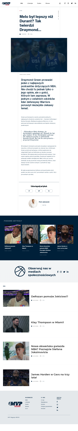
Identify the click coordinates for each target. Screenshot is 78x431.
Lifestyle (30, 3)
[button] (60, 3)
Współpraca (44, 402)
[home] (6, 3)
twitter (44, 205)
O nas (42, 400)
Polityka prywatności (46, 406)
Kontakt (43, 408)
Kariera (43, 404)
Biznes (48, 3)
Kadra (39, 3)
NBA (21, 3)
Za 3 (26, 408)
